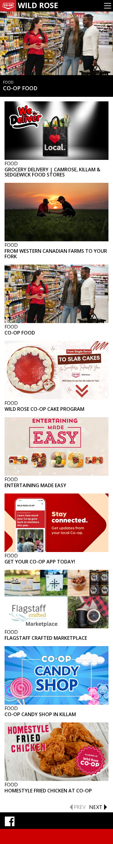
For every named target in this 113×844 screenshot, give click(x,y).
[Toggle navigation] (107, 5)
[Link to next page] (97, 806)
